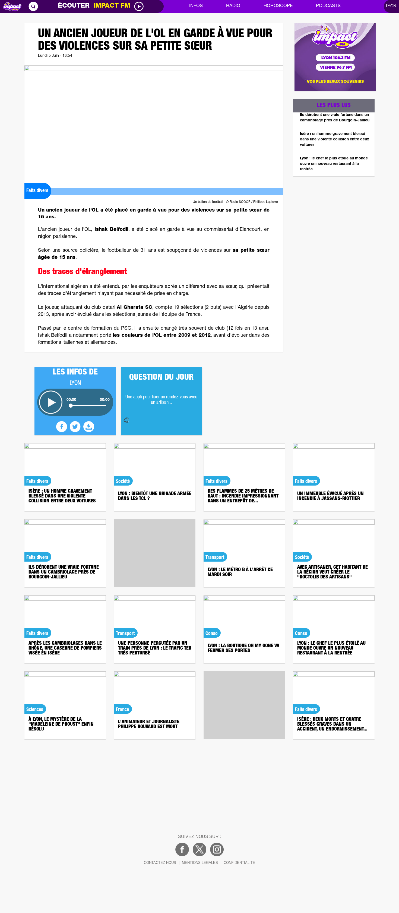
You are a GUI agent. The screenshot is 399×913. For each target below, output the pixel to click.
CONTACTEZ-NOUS (160, 863)
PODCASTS (328, 6)
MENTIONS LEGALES (200, 863)
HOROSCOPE (278, 6)
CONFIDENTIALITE (239, 863)
